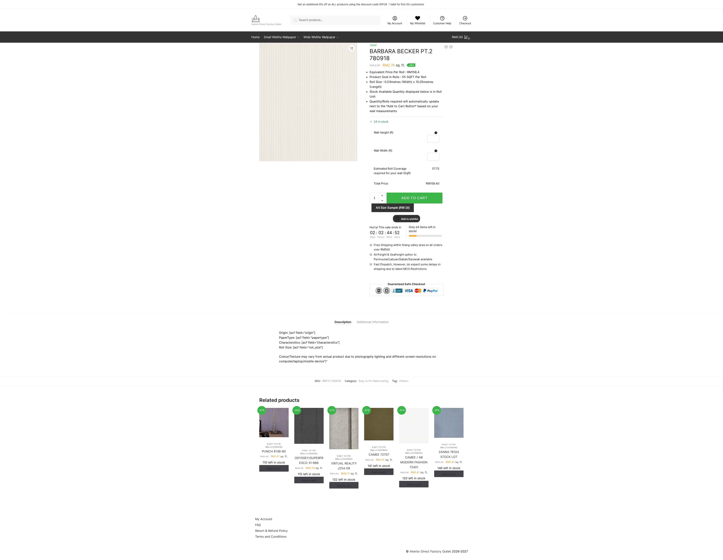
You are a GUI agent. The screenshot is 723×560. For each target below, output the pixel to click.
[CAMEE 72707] (379, 424)
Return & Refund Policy (271, 531)
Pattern (403, 380)
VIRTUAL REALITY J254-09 (344, 465)
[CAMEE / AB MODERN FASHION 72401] (414, 425)
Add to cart (414, 198)
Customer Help (442, 23)
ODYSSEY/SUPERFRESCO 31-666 (309, 460)
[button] (352, 48)
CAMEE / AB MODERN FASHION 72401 (413, 462)
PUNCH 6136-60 (274, 451)
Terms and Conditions (270, 536)
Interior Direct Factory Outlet (430, 551)
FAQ (258, 525)
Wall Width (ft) (383, 150)
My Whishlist (417, 23)
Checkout (465, 23)
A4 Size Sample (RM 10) (393, 207)
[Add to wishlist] (284, 412)
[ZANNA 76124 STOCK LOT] (449, 423)
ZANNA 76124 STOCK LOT (449, 454)
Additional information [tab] (373, 322)
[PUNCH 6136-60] (274, 422)
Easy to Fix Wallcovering (373, 380)
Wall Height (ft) (383, 132)
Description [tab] (343, 322)
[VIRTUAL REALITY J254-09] (344, 428)
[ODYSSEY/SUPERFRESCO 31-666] (309, 426)
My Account (394, 23)
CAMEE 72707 (379, 454)
